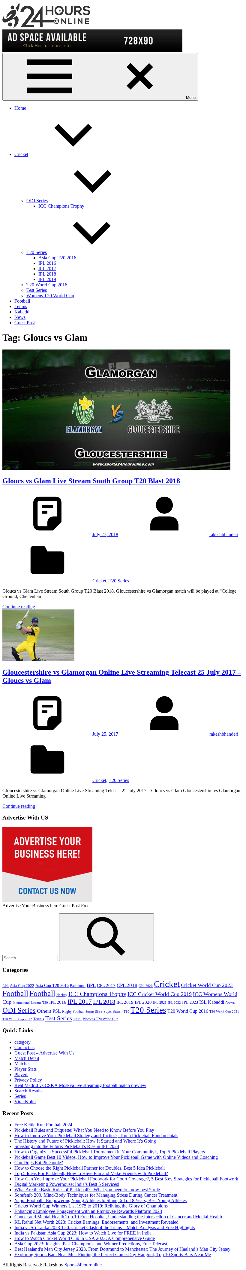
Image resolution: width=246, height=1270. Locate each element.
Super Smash (113, 1011)
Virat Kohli (25, 1101)
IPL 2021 (159, 1002)
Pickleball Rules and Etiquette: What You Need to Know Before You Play (84, 1130)
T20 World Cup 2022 (17, 1019)
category (22, 1042)
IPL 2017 (47, 268)
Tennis (20, 306)
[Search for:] (30, 957)
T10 (126, 1011)
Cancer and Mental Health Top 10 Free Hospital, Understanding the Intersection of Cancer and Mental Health (118, 1216)
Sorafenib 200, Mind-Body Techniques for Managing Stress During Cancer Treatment (95, 1195)
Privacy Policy (28, 1079)
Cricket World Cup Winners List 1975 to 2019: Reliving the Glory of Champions (91, 1205)
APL (5, 986)
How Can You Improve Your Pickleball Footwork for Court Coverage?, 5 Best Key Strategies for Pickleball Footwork (126, 1178)
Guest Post (24, 322)
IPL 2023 (190, 1002)
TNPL (77, 1019)
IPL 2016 (47, 263)
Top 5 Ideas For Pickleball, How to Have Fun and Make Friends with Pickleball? (91, 1173)
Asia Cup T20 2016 (57, 257)
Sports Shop (94, 1011)
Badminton (78, 986)
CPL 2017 (106, 985)
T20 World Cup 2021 (224, 1011)
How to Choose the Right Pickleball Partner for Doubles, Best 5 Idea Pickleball (89, 1168)
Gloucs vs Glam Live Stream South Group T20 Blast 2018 (91, 481)
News (20, 317)
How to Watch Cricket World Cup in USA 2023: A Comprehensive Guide (84, 1238)
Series (20, 1096)
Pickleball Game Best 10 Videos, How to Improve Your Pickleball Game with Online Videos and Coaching (116, 1157)
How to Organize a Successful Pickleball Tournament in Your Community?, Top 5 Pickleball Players (109, 1151)
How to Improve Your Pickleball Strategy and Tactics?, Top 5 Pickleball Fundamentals (96, 1135)
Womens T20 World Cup (50, 295)
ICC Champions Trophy (61, 206)
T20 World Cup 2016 (46, 284)
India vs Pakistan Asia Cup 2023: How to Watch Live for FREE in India (83, 1232)
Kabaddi (22, 311)
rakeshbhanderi (223, 534)
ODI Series (37, 200)
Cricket (21, 154)
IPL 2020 (143, 1002)
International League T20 (30, 1002)
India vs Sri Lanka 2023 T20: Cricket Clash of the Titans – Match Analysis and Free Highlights (104, 1227)
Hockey (61, 995)
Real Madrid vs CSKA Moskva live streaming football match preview (80, 1085)
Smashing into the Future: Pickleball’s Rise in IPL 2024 (66, 1146)
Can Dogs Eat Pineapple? (38, 1162)
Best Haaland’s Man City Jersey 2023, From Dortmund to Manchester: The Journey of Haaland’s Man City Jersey (122, 1249)
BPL (91, 985)
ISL (203, 1002)
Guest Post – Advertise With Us (44, 1052)
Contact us (24, 1047)
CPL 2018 (127, 985)
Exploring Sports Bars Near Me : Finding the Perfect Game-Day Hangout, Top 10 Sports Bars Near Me (112, 1254)
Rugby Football (73, 1011)
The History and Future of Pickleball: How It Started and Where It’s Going (85, 1140)
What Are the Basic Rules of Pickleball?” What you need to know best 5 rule (87, 1189)
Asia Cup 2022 (22, 986)
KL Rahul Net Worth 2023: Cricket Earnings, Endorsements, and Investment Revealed (96, 1222)
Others (44, 1011)
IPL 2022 (174, 1002)
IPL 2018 (47, 273)
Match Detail (26, 1058)
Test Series (36, 290)
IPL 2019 (47, 279)
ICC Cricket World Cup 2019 (160, 994)
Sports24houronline (83, 1264)
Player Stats (25, 1069)
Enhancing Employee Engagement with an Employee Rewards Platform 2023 (88, 1211)
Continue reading (18, 606)
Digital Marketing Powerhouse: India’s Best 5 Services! (66, 1184)
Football (22, 301)
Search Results (28, 1090)
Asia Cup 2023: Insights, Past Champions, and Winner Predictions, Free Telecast (90, 1243)
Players (21, 1074)
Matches (22, 1063)
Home (20, 108)
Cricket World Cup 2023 (207, 985)
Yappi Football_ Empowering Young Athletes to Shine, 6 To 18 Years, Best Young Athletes (100, 1200)
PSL (56, 1011)
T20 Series (36, 252)
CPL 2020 (146, 986)
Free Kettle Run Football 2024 (43, 1124)
